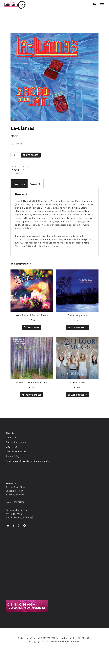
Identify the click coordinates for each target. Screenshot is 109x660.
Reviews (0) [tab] (35, 184)
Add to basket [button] (79, 327)
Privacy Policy (13, 456)
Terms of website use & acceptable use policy (28, 461)
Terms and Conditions (16, 451)
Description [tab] (19, 184)
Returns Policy (13, 447)
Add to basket (30, 155)
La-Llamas (19, 173)
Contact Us (11, 437)
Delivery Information (16, 442)
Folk (22, 169)
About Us (10, 433)
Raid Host (74, 641)
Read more (33, 327)
